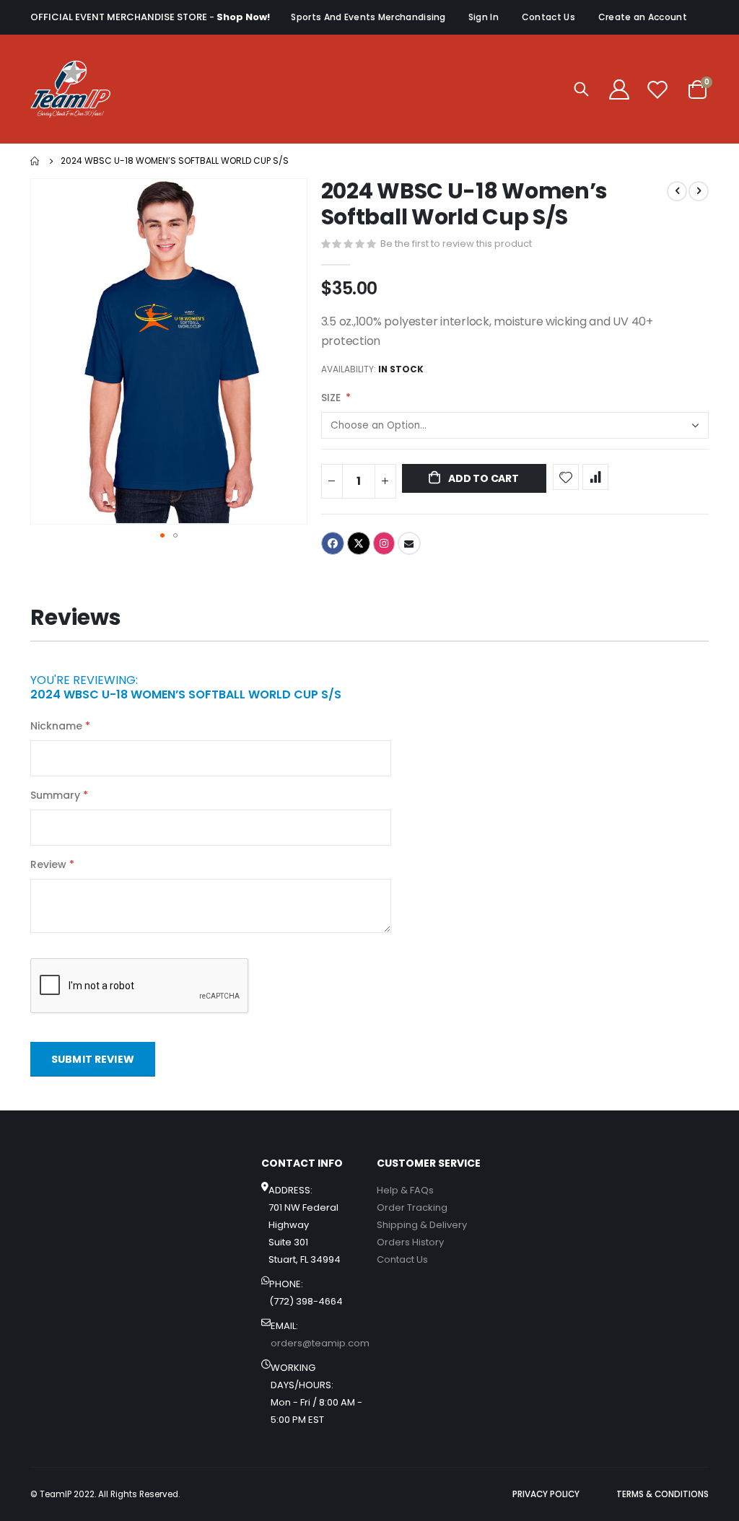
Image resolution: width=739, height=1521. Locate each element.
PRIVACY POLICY (546, 1494)
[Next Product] (698, 191)
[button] (162, 535)
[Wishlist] (657, 89)
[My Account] (619, 89)
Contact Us (548, 17)
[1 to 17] (70, 89)
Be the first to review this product (456, 243)
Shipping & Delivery (422, 1225)
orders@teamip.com (320, 1343)
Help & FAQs (405, 1190)
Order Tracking (412, 1207)
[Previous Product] (677, 191)
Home (35, 161)
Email (409, 543)
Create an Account (642, 17)
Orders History (410, 1242)
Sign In (483, 17)
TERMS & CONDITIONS (662, 1494)
